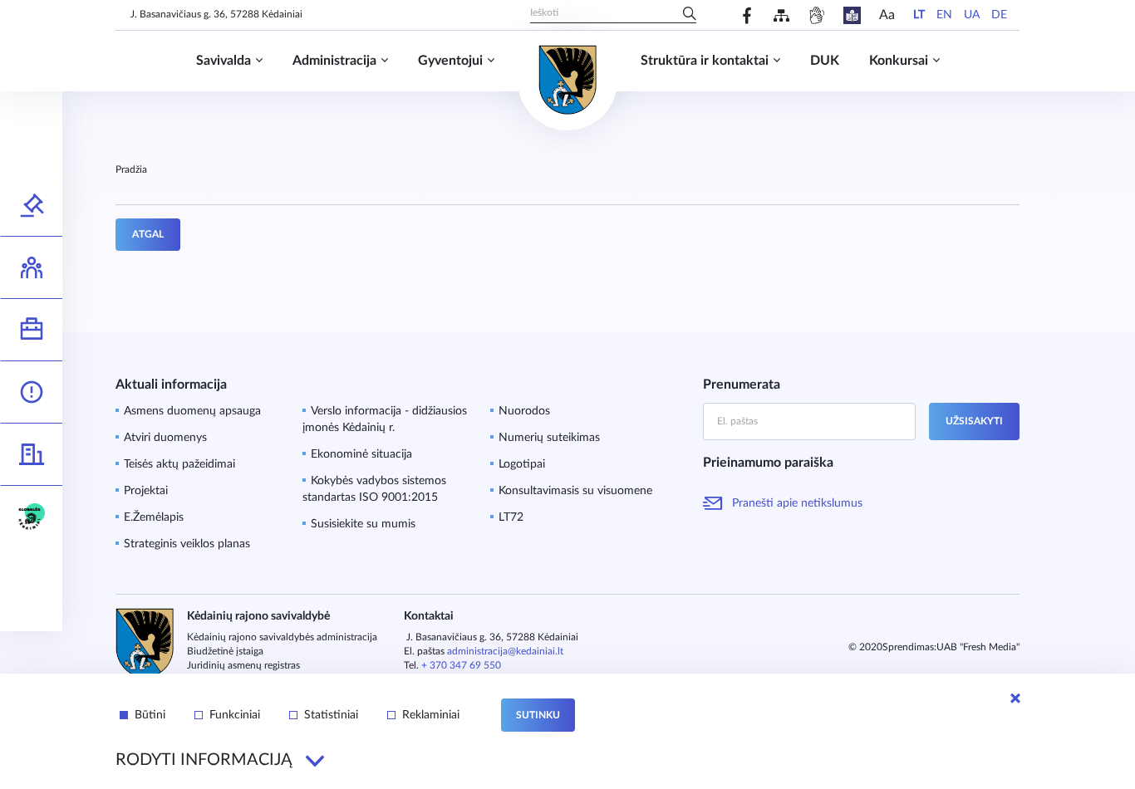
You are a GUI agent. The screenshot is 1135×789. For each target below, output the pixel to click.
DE (999, 15)
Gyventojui (450, 60)
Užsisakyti (974, 421)
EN (944, 15)
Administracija (334, 60)
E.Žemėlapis (154, 517)
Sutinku (538, 715)
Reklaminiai (430, 715)
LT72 (511, 517)
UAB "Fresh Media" (978, 647)
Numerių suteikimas (549, 438)
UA (972, 15)
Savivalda (223, 60)
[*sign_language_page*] (816, 15)
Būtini (150, 715)
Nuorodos (524, 411)
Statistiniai (331, 715)
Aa (887, 15)
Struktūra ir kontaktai (705, 60)
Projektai (146, 491)
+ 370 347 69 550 (461, 665)
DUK (824, 60)
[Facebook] (747, 15)
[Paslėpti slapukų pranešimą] (1015, 698)
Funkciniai (234, 715)
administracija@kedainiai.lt (505, 651)
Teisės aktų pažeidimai (179, 464)
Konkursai (898, 60)
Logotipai (522, 464)
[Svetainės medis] (781, 15)
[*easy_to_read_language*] (852, 15)
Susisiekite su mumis (363, 524)
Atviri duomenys (165, 438)
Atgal (148, 234)
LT (919, 15)
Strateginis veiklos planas (187, 544)
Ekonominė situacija (361, 454)
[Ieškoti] (689, 15)
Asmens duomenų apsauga (192, 411)
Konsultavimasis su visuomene (575, 491)
